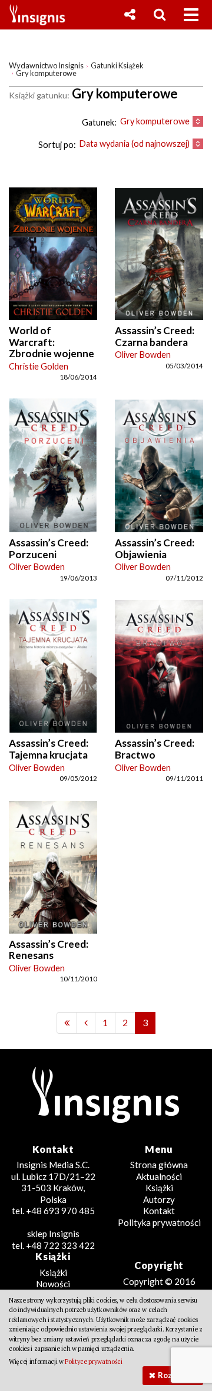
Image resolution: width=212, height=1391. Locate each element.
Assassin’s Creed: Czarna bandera (154, 336)
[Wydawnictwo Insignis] (33, 14)
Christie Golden (38, 366)
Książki (159, 1187)
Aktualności (159, 1176)
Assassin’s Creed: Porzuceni (48, 548)
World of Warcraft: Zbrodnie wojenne (51, 342)
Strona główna (159, 1164)
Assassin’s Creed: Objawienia (154, 548)
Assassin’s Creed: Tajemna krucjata (48, 749)
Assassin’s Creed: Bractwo (154, 749)
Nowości (53, 1283)
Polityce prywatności (93, 1361)
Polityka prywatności (159, 1222)
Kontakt (159, 1210)
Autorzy (159, 1199)
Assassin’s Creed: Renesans (48, 950)
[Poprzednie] (67, 1023)
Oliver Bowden (143, 355)
